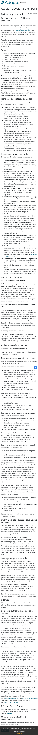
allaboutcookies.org (11, 702)
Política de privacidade (19, 731)
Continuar (19, 733)
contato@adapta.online (22, 30)
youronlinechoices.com (30, 698)
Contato (9, 713)
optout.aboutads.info (12, 698)
